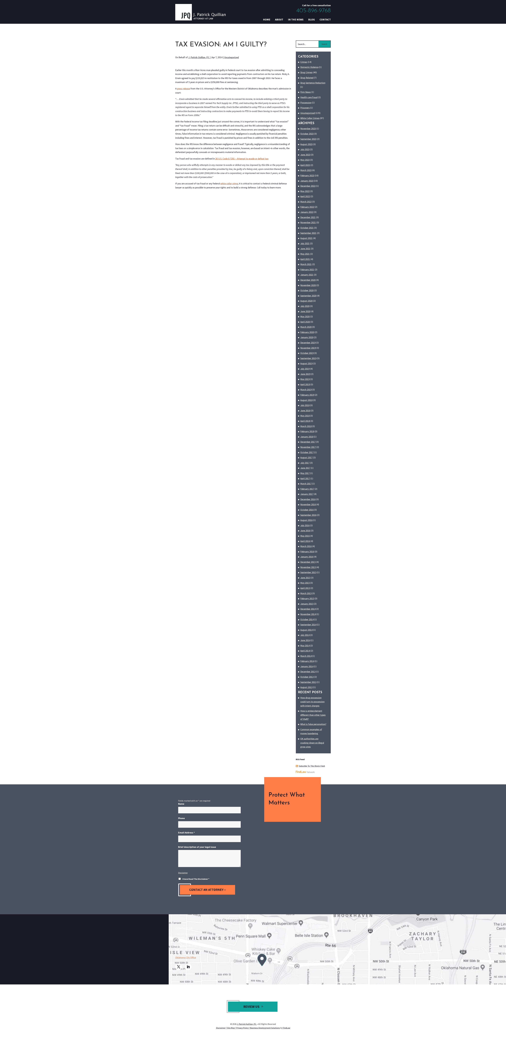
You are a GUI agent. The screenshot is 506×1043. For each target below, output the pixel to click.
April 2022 (305, 196)
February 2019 (307, 394)
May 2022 (305, 191)
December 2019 (308, 342)
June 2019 (305, 373)
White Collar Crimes (310, 118)
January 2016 (306, 556)
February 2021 (307, 269)
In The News (295, 19)
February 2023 (307, 175)
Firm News (305, 92)
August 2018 (306, 400)
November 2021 (308, 222)
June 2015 (305, 577)
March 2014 (306, 655)
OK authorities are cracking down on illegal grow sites (312, 742)
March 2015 (306, 593)
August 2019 (306, 363)
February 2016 (307, 551)
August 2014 (306, 629)
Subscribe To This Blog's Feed (312, 766)
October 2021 (307, 227)
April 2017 (305, 478)
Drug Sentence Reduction (312, 82)
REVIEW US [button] (251, 1006)
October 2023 (307, 133)
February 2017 (307, 488)
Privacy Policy (242, 1028)
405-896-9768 (313, 11)
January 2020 (306, 337)
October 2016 (307, 509)
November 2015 (308, 567)
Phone (181, 818)
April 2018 (305, 420)
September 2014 (308, 624)
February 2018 (307, 431)
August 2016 (306, 520)
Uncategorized (231, 57)
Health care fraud (309, 97)
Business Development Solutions (265, 1028)
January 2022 (306, 212)
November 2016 (308, 504)
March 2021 (306, 264)
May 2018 (305, 415)
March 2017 (306, 483)
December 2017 (308, 441)
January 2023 (306, 180)
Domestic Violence (309, 67)
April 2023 (305, 165)
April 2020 (305, 321)
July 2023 (305, 149)
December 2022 (308, 185)
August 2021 (306, 238)
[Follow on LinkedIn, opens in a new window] (188, 967)
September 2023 (308, 138)
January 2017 (306, 494)
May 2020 (305, 316)
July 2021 (305, 243)
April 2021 (305, 259)
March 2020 (306, 326)
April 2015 (305, 588)
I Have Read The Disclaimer (195, 879)
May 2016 (305, 535)
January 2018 (306, 436)
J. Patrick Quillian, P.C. (199, 57)
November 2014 (308, 614)
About (279, 19)
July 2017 (305, 462)
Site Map (231, 1028)
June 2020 (305, 311)
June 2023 (305, 154)
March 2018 (306, 426)
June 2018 (305, 410)
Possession (306, 102)
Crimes (303, 61)
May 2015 (305, 582)
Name (181, 803)
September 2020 (308, 295)
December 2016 (308, 499)
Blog (311, 19)
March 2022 (306, 201)
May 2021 (305, 253)
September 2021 (308, 233)
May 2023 (305, 159)
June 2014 (305, 640)
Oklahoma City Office (185, 957)
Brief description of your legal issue (197, 846)
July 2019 (305, 368)
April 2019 (305, 384)
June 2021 (305, 248)
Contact (325, 19)
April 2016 (305, 541)
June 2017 (305, 467)
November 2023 (308, 128)
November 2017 (308, 447)
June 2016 (305, 530)
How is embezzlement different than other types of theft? (313, 714)
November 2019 (308, 347)
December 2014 (308, 608)
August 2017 (306, 457)
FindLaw (286, 1028)
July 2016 (305, 525)
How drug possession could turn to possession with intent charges (312, 701)
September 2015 (308, 572)
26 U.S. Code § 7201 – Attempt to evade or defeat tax (241, 158)
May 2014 (305, 645)
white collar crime (229, 183)
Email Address (186, 832)
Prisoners (305, 107)
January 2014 (306, 666)
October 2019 (307, 353)
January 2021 (306, 274)
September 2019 (308, 358)
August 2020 (306, 300)
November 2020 (308, 285)
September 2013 (308, 682)
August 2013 (306, 687)
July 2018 (305, 405)
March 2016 (306, 546)
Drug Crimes (306, 72)
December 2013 (308, 671)
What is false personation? (313, 724)
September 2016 (308, 514)
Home (266, 19)
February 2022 (307, 206)
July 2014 (305, 635)
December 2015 (308, 561)
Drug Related (306, 77)
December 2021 (308, 217)
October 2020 (307, 290)
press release (183, 88)
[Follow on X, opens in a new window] (178, 967)
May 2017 (305, 473)
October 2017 (307, 452)
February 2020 (307, 332)
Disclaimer (183, 872)
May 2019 (305, 379)
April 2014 (305, 650)
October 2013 (307, 676)
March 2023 (306, 170)
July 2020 (305, 306)
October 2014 (307, 619)
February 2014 (307, 661)
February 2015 (307, 598)
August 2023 (306, 144)
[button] (503, 1024)
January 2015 (306, 603)
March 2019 (306, 389)
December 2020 (308, 279)
